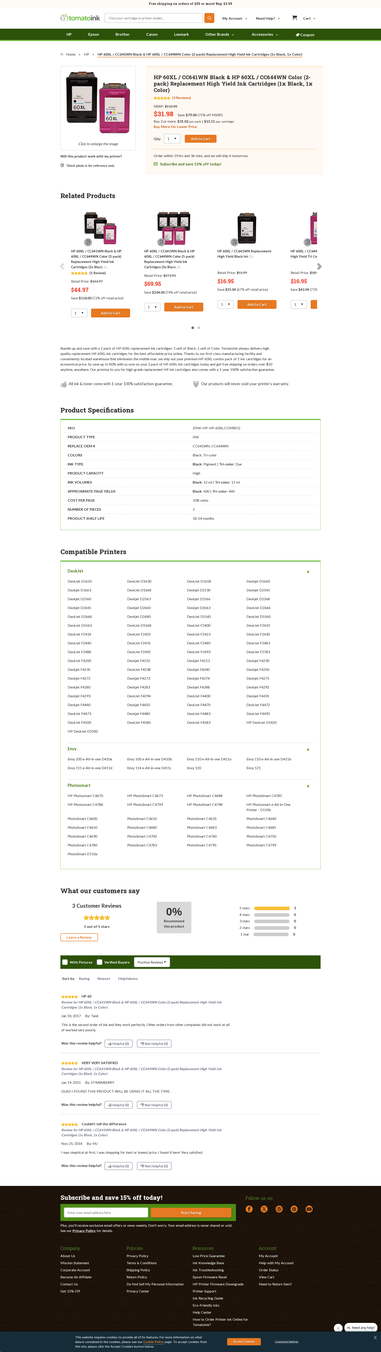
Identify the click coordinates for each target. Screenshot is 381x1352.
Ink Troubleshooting (208, 1270)
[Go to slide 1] (192, 327)
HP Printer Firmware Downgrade (218, 1284)
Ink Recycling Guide (208, 1298)
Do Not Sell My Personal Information (155, 1284)
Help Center (202, 1312)
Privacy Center (138, 1291)
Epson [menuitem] (93, 34)
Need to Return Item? (275, 1284)
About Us (67, 1256)
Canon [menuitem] (152, 34)
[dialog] (190, 1341)
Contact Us (69, 1284)
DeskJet (75, 570)
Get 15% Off (70, 1291)
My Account (268, 1256)
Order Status (268, 1270)
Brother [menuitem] (123, 34)
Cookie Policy (153, 1342)
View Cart (266, 1277)
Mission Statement (74, 1263)
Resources (203, 1248)
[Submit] (209, 18)
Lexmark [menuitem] (181, 34)
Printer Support (204, 1291)
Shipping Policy (138, 1270)
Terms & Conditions (142, 1263)
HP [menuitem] (69, 34)
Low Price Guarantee (209, 1256)
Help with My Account (276, 1263)
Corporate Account (75, 1270)
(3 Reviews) (181, 98)
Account (267, 1248)
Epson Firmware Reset (210, 1277)
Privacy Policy (84, 1230)
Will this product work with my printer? (91, 156)
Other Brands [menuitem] (217, 34)
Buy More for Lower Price (175, 126)
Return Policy (137, 1277)
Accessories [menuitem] (262, 34)
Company (70, 1248)
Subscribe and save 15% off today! (190, 164)
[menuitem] (235, 18)
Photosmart (79, 785)
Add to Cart (200, 139)
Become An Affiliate (76, 1277)
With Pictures (81, 962)
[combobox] (159, 18)
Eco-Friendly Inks (206, 1305)
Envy (72, 748)
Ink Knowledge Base (208, 1263)
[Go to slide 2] (199, 327)
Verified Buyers (117, 962)
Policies (135, 1248)
